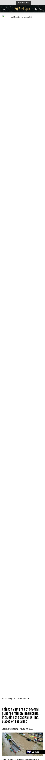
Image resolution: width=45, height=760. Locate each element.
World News (22, 698)
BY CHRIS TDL (23, 2)
